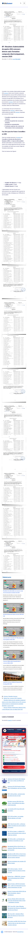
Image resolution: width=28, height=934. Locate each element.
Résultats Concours (12, 696)
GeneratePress (20, 931)
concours (6, 93)
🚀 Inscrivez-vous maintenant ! (14, 767)
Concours (12, 110)
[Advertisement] (14, 76)
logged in (10, 720)
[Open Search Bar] (20, 3)
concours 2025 (13, 698)
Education (19, 698)
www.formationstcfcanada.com (11, 763)
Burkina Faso (7, 698)
